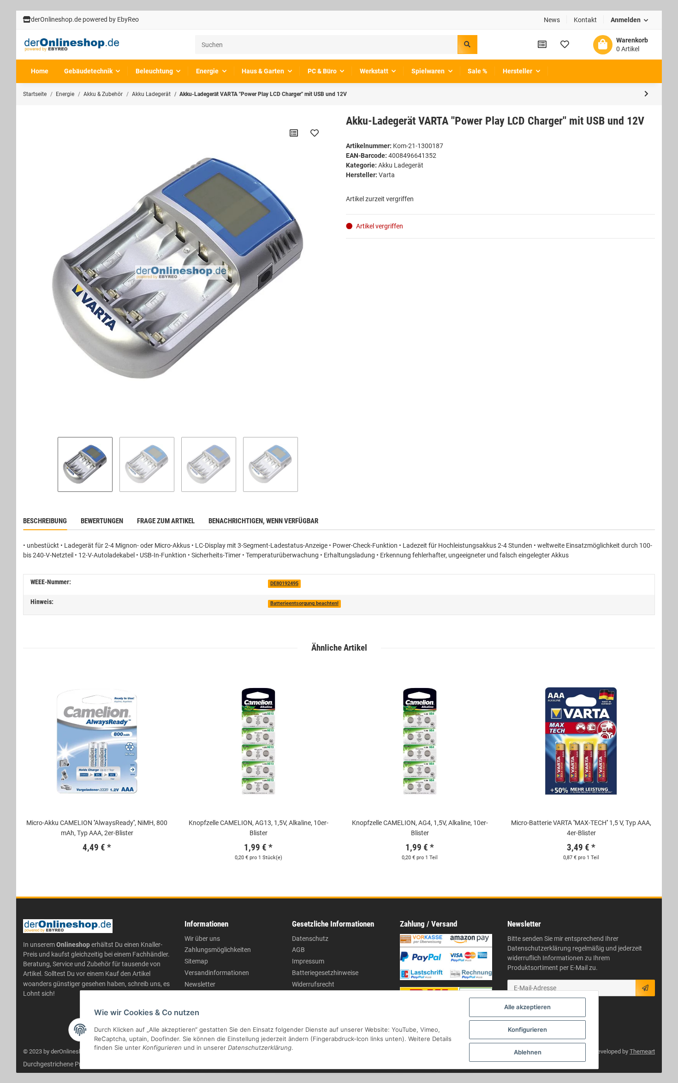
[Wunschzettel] (564, 44)
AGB (298, 949)
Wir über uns (202, 938)
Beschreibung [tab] (45, 521)
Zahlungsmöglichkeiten (217, 949)
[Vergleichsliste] (542, 44)
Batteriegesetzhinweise (325, 972)
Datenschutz (310, 938)
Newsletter (199, 984)
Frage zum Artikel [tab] (166, 521)
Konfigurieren (527, 1029)
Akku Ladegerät (400, 165)
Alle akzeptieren (527, 1007)
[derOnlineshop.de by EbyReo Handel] (72, 44)
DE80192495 (284, 583)
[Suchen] (467, 44)
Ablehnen (527, 1052)
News (552, 20)
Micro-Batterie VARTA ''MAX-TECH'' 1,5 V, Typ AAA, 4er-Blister (581, 827)
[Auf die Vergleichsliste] (294, 133)
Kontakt (585, 20)
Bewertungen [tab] (102, 521)
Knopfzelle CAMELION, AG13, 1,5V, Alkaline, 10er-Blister (258, 827)
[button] (629, 20)
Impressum (308, 961)
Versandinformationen (216, 972)
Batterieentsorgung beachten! (304, 603)
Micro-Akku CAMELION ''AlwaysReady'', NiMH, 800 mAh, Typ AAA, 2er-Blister (96, 827)
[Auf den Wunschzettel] (314, 133)
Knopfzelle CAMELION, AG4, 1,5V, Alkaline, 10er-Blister (420, 827)
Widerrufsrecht (313, 984)
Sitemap (196, 961)
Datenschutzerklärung (539, 948)
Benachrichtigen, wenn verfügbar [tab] (263, 521)
